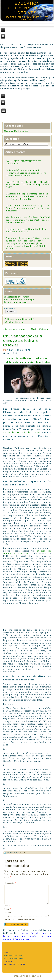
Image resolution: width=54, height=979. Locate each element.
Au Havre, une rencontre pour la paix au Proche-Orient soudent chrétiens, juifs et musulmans (27, 208)
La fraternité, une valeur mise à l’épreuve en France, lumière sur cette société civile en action (26, 173)
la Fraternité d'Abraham (16, 297)
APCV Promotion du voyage (19, 299)
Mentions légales (14, 322)
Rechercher (9, 308)
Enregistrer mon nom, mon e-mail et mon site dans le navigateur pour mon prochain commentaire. (27, 917)
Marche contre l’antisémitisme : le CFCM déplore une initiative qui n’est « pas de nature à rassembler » (28, 220)
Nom (7, 905)
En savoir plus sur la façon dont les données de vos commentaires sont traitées (27, 936)
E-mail (7, 909)
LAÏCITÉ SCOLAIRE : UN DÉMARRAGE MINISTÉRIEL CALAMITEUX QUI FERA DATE (27, 184)
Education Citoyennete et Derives (27, 8)
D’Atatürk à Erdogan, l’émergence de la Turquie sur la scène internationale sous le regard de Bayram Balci (27, 196)
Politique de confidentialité (19, 319)
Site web (7, 913)
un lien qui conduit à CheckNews (27, 552)
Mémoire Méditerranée (16, 131)
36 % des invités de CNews (22, 432)
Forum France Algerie (15, 302)
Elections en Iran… (15, 329)
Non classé (24, 853)
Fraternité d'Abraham (13, 956)
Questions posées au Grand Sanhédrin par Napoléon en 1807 (26, 230)
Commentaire (10, 883)
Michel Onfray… (40, 329)
